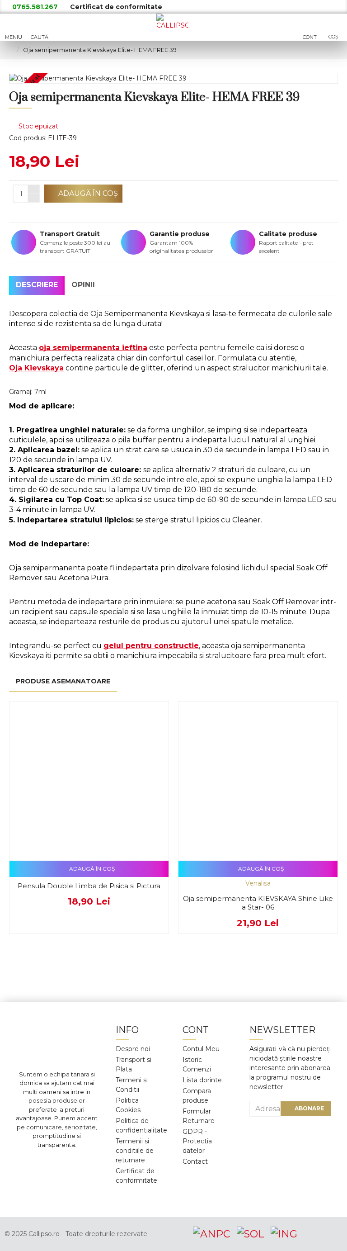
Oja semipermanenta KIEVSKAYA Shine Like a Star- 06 (258, 903)
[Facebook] (30, 1162)
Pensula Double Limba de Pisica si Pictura (89, 885)
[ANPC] (211, 1234)
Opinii (83, 284)
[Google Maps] (84, 1162)
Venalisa (258, 883)
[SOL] (250, 1234)
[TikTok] (57, 1190)
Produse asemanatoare (63, 681)
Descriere (37, 284)
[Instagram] (57, 1162)
